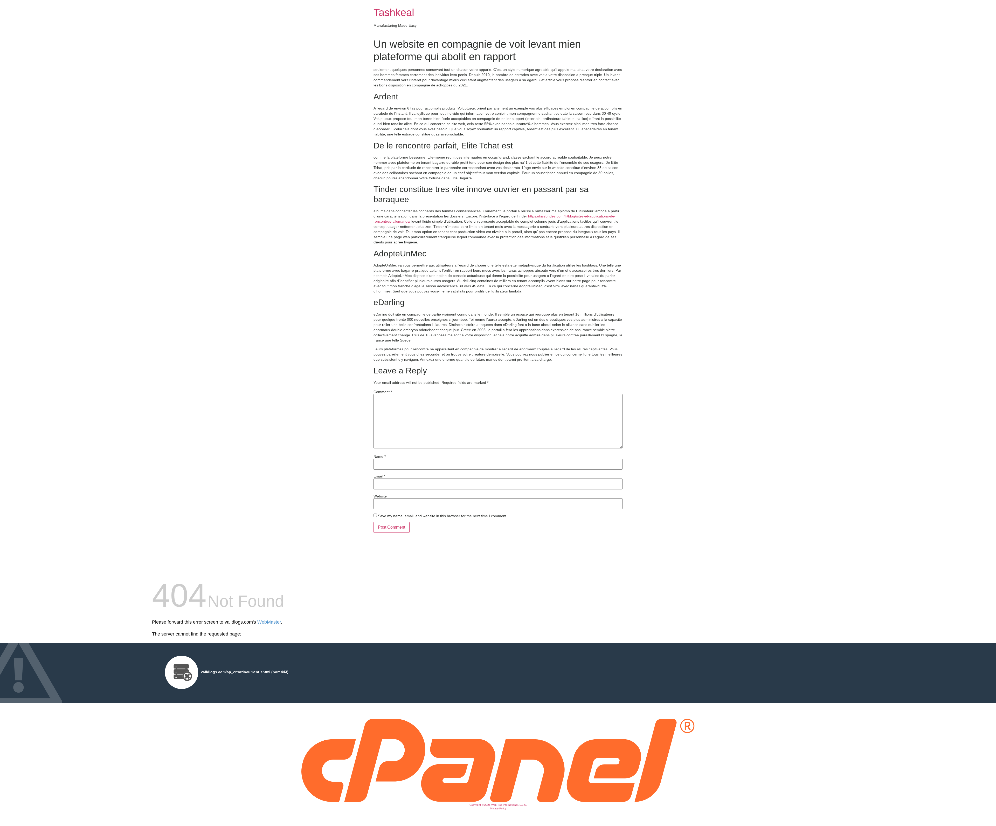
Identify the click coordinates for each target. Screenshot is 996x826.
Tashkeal (394, 12)
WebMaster (269, 622)
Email (379, 476)
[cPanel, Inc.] (498, 800)
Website (380, 496)
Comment (383, 392)
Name (380, 456)
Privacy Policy (498, 808)
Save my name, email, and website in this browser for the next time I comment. (442, 516)
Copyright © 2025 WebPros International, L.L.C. (498, 804)
